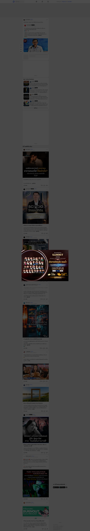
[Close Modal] (67, 251)
